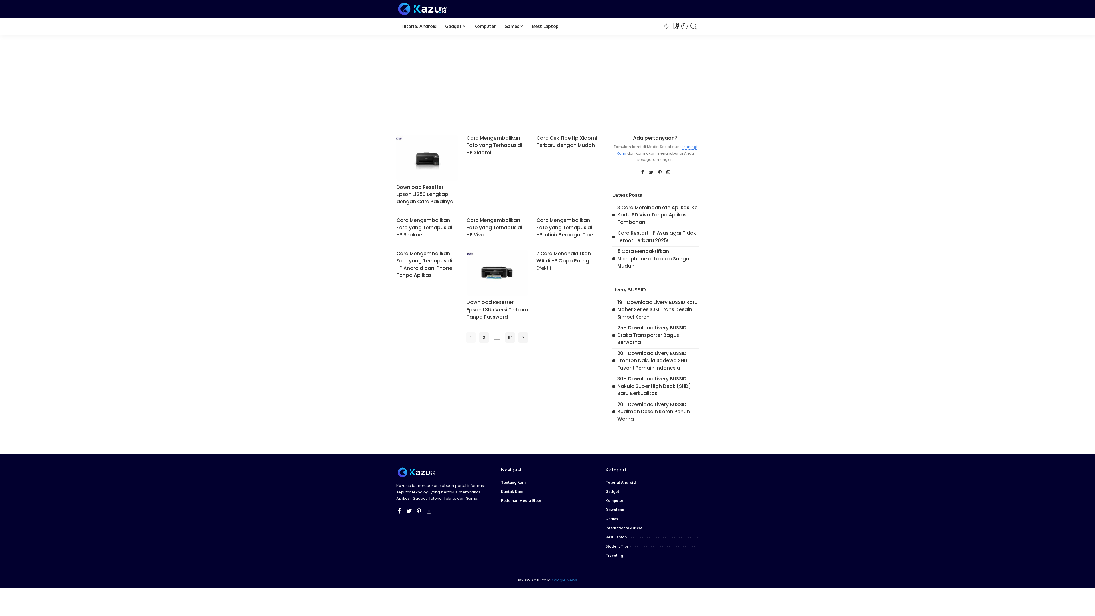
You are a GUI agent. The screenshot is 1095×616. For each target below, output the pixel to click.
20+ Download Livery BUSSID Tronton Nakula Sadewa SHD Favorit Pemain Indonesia (652, 360)
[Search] (694, 26)
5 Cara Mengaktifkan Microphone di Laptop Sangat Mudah (654, 258)
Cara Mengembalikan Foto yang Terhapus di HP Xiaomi (494, 145)
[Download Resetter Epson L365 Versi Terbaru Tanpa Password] (497, 273)
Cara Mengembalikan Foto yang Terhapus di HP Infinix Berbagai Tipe (564, 227)
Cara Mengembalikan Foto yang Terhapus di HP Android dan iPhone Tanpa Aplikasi (424, 264)
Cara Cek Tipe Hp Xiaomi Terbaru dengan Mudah (566, 142)
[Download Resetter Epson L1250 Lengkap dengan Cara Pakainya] (427, 158)
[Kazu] (422, 8)
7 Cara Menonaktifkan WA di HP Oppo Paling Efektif (563, 260)
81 (510, 337)
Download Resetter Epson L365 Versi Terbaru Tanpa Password (497, 309)
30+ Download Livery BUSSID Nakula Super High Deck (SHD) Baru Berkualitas (654, 386)
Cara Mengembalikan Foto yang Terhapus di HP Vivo (494, 227)
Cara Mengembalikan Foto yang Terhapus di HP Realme (424, 227)
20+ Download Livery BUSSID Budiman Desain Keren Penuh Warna (653, 411)
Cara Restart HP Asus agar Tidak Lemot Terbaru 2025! (656, 237)
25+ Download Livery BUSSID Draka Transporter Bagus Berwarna (651, 335)
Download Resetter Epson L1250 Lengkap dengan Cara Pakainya (424, 194)
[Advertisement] (547, 77)
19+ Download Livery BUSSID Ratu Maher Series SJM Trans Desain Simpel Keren (657, 309)
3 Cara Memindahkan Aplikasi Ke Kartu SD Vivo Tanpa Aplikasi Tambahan (657, 215)
